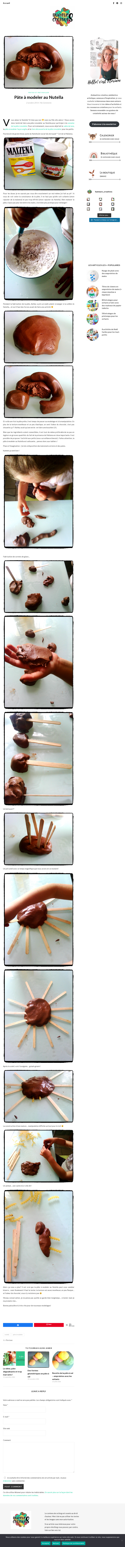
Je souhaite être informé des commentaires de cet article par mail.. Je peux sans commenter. (34, 1479)
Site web (6, 1428)
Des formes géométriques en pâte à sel (38, 1373)
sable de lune (69, 126)
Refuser (56, 1543)
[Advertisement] (47, 112)
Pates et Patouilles (38, 92)
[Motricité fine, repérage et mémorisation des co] (88, 204)
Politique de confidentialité (73, 1543)
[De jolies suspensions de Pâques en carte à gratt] (100, 199)
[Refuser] (122, 1540)
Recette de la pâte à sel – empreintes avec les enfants (62, 1376)
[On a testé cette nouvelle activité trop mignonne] (112, 204)
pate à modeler (18, 1334)
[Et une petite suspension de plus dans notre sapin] (112, 209)
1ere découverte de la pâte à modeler (47, 129)
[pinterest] (117, 3)
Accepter (45, 1543)
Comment (7, 1440)
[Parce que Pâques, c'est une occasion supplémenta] (88, 199)
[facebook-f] (114, 3)
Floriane (9, 1340)
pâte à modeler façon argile (16, 129)
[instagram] (121, 3)
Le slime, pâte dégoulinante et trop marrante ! (12, 1371)
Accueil (6, 3)
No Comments (45, 103)
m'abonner (7, 1481)
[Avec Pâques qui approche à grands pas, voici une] (112, 199)
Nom (5, 1405)
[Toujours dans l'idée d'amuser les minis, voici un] (100, 204)
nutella (7, 1334)
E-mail (6, 1417)
